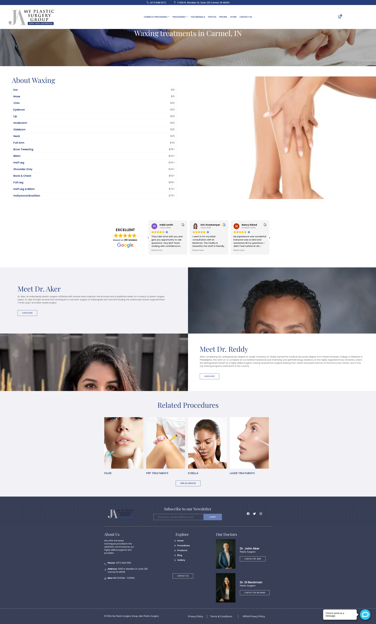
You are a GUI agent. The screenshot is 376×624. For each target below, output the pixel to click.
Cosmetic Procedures (155, 17)
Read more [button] (156, 250)
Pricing (223, 17)
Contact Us (246, 17)
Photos (212, 17)
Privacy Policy (195, 616)
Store (233, 17)
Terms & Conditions (221, 616)
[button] (269, 237)
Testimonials (197, 17)
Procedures (178, 17)
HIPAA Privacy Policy (254, 616)
